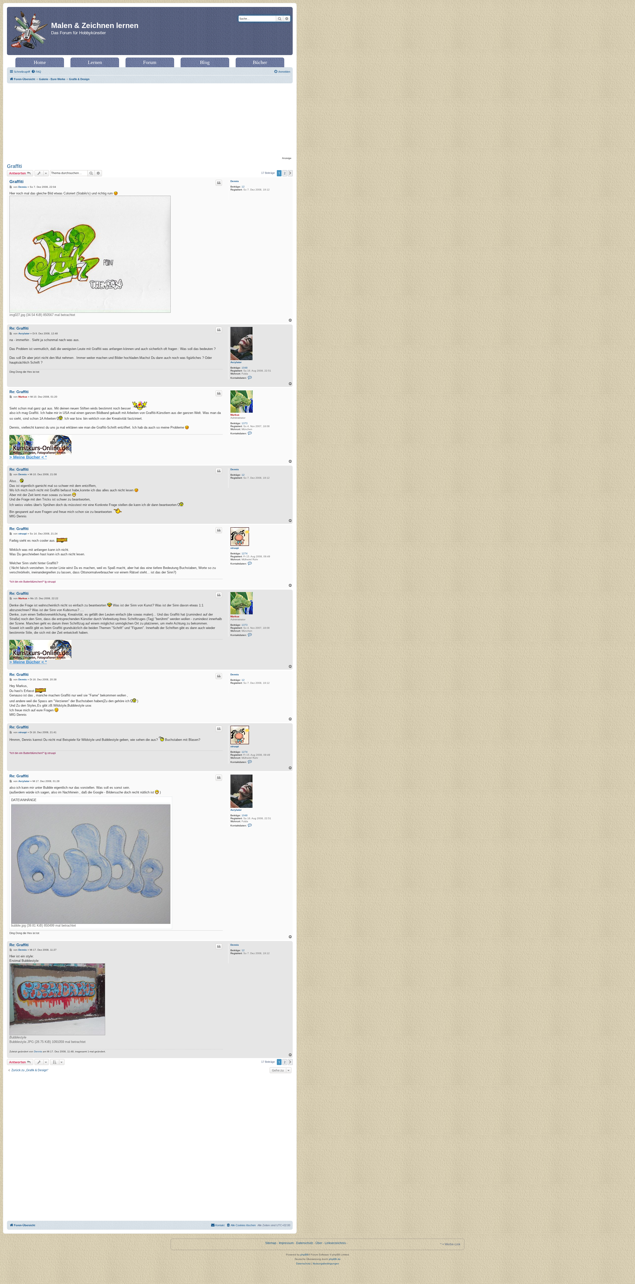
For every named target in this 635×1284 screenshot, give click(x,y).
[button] (290, 173)
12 (243, 186)
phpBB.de (335, 1259)
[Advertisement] (150, 120)
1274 (245, 553)
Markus (234, 414)
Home (40, 62)
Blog (205, 62)
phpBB (304, 1254)
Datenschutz (304, 1243)
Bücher (260, 62)
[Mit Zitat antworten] (219, 183)
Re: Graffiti (19, 328)
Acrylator (236, 362)
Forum (150, 62)
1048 (245, 367)
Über (319, 1243)
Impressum (286, 1243)
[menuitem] (36, 72)
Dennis (234, 181)
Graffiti (14, 166)
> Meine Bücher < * (28, 457)
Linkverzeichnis (335, 1243)
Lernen (95, 62)
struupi (234, 548)
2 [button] (285, 173)
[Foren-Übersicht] (29, 31)
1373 (245, 423)
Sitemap (270, 1243)
